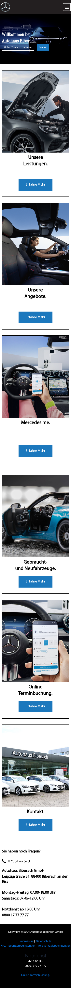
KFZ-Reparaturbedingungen (18, 945)
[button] (67, 7)
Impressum (27, 941)
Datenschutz (43, 941)
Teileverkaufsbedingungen (54, 945)
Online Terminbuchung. (35, 975)
